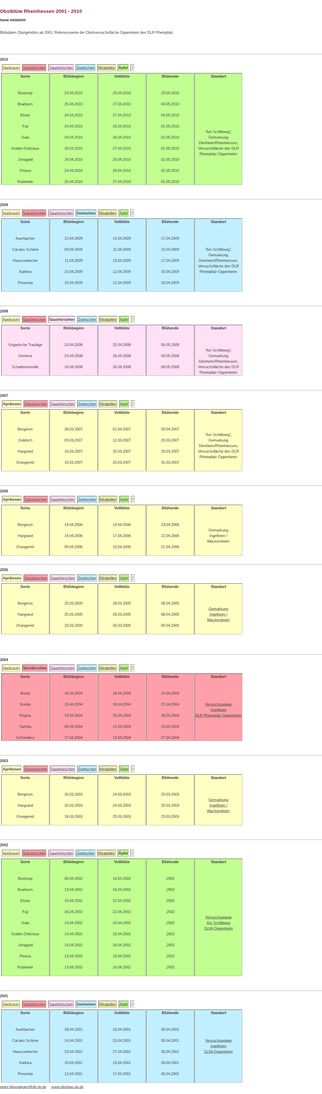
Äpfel (123, 213)
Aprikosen (11, 68)
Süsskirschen (34, 68)
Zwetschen (85, 68)
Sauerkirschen (61, 68)
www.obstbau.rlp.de (67, 1087)
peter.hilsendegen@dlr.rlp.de (23, 1087)
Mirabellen (106, 68)
